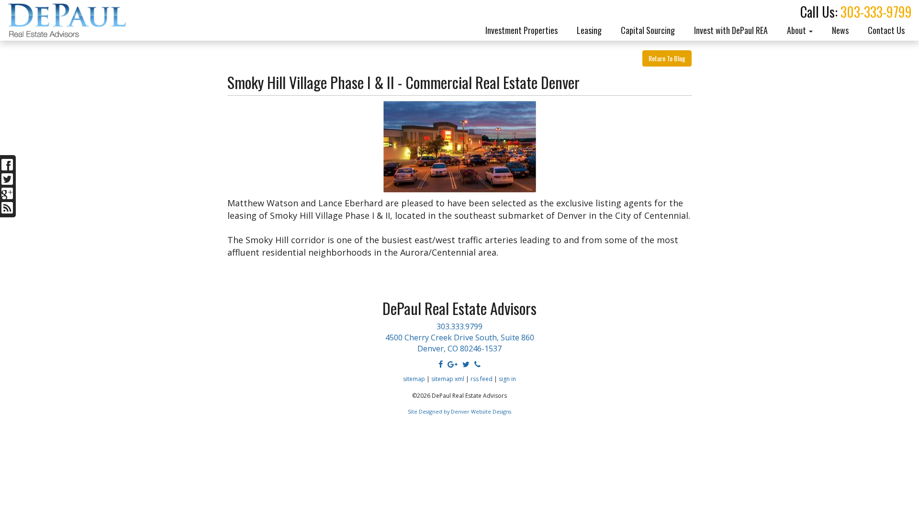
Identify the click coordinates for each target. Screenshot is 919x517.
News (840, 30)
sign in (507, 379)
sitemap (414, 379)
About (797, 30)
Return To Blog (667, 58)
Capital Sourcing (648, 30)
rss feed (482, 379)
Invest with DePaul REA (731, 30)
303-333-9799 (876, 12)
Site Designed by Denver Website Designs (459, 411)
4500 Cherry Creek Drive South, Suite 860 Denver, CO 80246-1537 (459, 343)
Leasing (589, 30)
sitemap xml (447, 379)
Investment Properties (521, 30)
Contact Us (886, 30)
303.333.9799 (459, 326)
